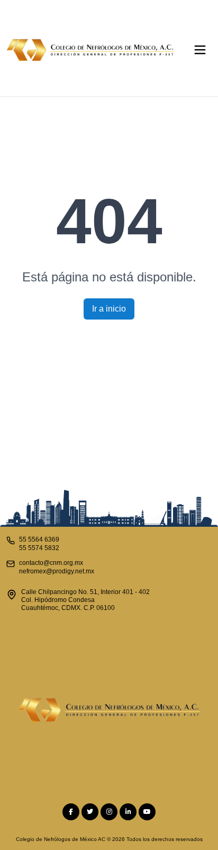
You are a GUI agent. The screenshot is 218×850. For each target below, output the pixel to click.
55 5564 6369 (39, 539)
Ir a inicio (109, 308)
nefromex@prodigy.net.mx (56, 571)
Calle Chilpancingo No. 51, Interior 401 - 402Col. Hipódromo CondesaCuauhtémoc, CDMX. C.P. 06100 (85, 600)
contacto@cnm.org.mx (51, 562)
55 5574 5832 (39, 548)
